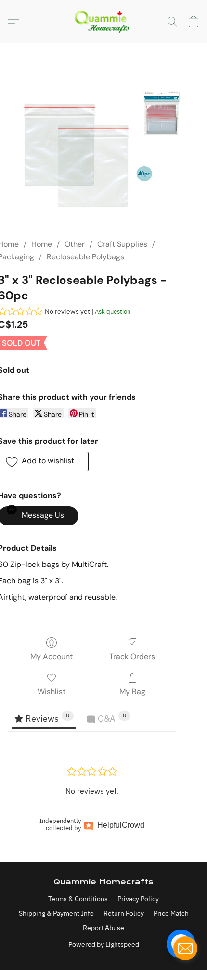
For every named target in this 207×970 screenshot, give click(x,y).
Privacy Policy (138, 898)
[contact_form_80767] (185, 948)
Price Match (171, 913)
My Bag (132, 692)
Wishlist (51, 692)
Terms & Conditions (78, 898)
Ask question (112, 312)
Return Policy (124, 913)
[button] (103, 21)
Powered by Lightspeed (103, 944)
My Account (51, 656)
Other (75, 244)
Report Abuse (103, 927)
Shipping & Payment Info (56, 913)
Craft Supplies (122, 244)
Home (41, 244)
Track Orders (132, 656)
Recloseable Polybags (85, 257)
